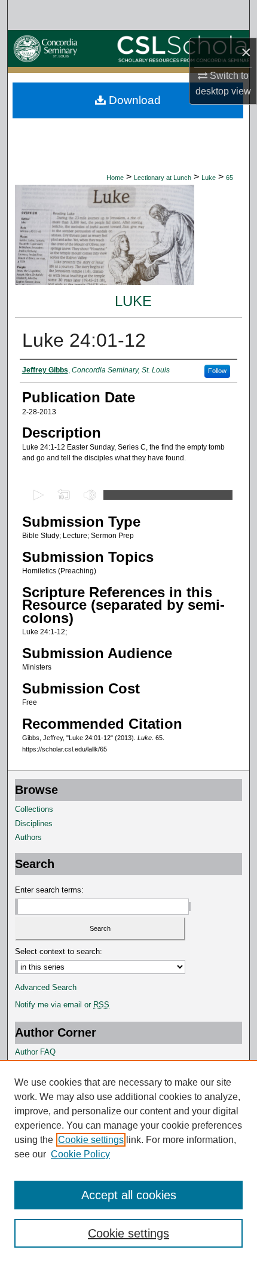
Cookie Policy (80, 1154)
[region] (128, 1161)
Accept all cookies (128, 1195)
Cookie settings (91, 1140)
